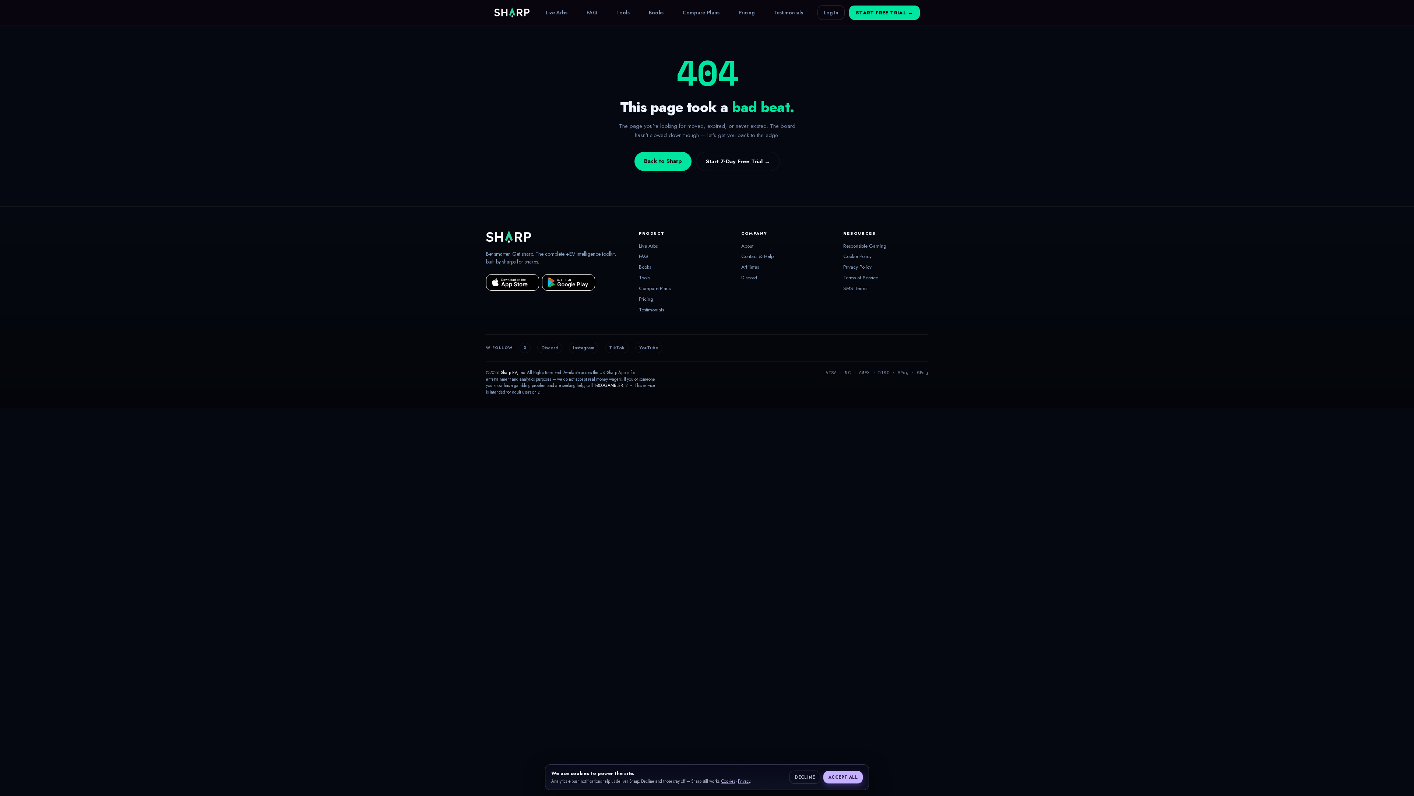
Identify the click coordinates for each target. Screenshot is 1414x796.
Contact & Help (757, 256)
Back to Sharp (663, 161)
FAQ (592, 12)
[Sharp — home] (512, 12)
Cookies (728, 781)
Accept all (843, 777)
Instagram (583, 348)
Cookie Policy (857, 256)
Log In (831, 12)
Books (656, 12)
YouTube (648, 348)
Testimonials (788, 12)
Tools (623, 12)
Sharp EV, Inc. (513, 373)
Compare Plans (701, 12)
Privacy (744, 781)
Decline (805, 777)
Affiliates (750, 267)
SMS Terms (855, 288)
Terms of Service (860, 278)
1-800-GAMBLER (608, 385)
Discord (749, 278)
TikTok (617, 348)
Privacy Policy (857, 267)
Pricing (747, 12)
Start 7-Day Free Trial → (738, 161)
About (747, 246)
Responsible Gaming (864, 246)
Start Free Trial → (884, 12)
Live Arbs (557, 12)
